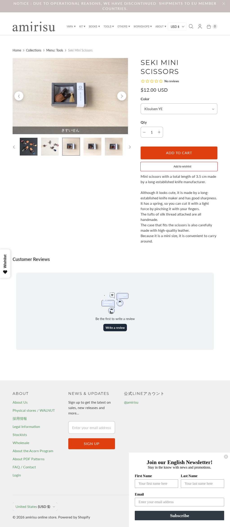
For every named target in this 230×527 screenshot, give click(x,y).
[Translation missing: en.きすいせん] (71, 147)
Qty (144, 122)
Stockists (20, 434)
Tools (107, 26)
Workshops (141, 26)
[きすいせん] (70, 96)
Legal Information (26, 426)
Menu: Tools (54, 50)
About (159, 26)
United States (32, 506)
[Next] (121, 95)
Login (17, 475)
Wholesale (21, 442)
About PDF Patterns (28, 459)
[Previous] (18, 95)
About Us (20, 402)
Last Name (189, 476)
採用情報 (20, 418)
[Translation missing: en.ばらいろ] (114, 147)
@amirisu (131, 402)
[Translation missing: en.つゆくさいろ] (92, 147)
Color (145, 99)
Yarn (69, 26)
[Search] (190, 26)
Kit (81, 26)
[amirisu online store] (34, 26)
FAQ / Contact (24, 467)
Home (17, 50)
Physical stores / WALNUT (34, 410)
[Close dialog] (226, 456)
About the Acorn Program (33, 451)
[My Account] (199, 26)
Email (139, 494)
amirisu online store (40, 517)
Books (93, 26)
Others (122, 26)
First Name (143, 476)
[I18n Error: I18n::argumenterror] (29, 147)
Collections (33, 50)
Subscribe (179, 515)
